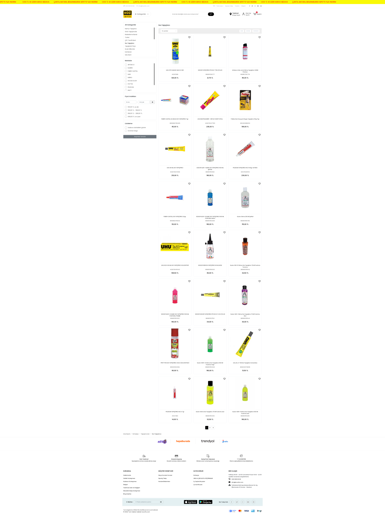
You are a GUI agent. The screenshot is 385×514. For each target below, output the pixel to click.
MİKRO (130, 78)
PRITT (130, 90)
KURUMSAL (127, 471)
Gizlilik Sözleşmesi (129, 478)
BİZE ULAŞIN (233, 471)
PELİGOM (131, 87)
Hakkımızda (127, 475)
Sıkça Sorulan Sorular (165, 475)
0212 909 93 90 (236, 479)
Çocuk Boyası (198, 485)
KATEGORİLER (198, 471)
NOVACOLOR (132, 81)
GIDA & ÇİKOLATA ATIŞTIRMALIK (203, 478)
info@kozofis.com (237, 482)
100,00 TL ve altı (133, 107)
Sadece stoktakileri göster (137, 128)
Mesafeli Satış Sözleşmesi (131, 491)
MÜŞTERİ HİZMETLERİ (165, 471)
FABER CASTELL (133, 71)
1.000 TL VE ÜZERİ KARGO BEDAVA (35, 2)
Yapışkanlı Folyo (130, 46)
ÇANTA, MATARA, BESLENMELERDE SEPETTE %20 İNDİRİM (75, 2)
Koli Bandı (128, 52)
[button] (257, 14)
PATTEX (130, 84)
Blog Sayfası (127, 494)
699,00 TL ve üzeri (134, 117)
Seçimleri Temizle (140, 137)
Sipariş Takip (229, 6)
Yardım (237, 6)
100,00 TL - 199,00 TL (135, 110)
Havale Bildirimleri (164, 481)
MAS (129, 74)
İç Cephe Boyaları (199, 481)
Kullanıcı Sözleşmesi (129, 481)
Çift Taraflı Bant (130, 40)
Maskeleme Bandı (131, 34)
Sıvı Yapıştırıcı (129, 43)
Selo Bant (128, 55)
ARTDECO (131, 65)
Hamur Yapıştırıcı (131, 29)
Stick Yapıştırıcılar (131, 32)
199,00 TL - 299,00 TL (135, 113)
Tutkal (127, 37)
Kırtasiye (196, 475)
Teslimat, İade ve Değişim (131, 488)
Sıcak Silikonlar (130, 49)
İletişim (243, 6)
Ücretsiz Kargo (133, 131)
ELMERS (130, 68)
